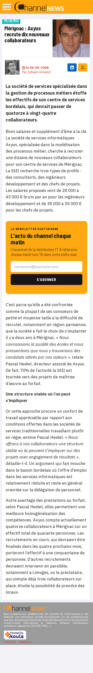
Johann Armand (39, 72)
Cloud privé (10, 641)
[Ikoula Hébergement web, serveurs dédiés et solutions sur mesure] (15, 638)
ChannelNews (39, 7)
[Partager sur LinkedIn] (72, 67)
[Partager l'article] (82, 67)
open (6, 6)
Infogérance (24, 641)
